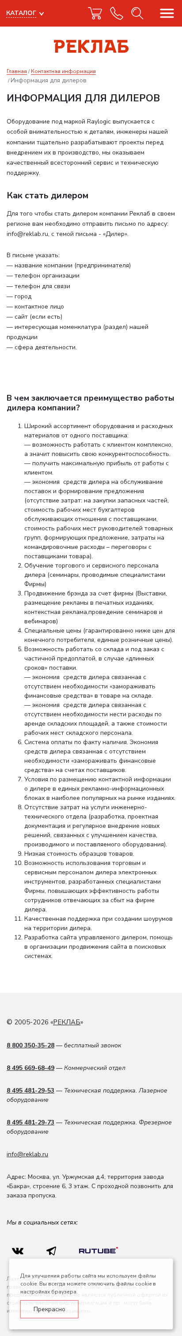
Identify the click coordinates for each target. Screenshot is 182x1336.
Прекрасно (49, 1309)
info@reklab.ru (27, 1154)
